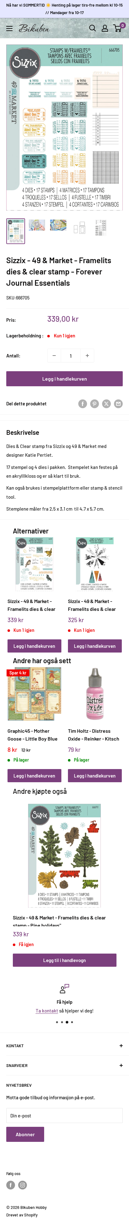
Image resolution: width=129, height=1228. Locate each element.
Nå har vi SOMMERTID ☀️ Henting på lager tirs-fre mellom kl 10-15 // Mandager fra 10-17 (64, 9)
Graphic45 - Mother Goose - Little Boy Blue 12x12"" (33, 735)
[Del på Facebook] (82, 403)
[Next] (114, 588)
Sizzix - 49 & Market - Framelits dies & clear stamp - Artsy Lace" (92, 605)
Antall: (13, 355)
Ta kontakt (47, 1010)
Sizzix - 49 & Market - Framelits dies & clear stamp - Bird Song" (31, 605)
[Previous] (14, 588)
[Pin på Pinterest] (94, 403)
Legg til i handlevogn (64, 960)
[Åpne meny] (9, 28)
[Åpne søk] (92, 28)
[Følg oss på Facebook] (10, 1185)
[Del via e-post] (118, 403)
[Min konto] (105, 28)
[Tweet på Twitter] (106, 403)
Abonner (25, 1134)
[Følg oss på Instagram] (22, 1185)
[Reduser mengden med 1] (54, 355)
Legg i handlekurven (64, 379)
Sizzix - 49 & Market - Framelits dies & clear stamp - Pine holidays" (59, 920)
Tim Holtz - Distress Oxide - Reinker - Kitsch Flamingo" (93, 735)
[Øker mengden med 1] (87, 355)
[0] (117, 28)
